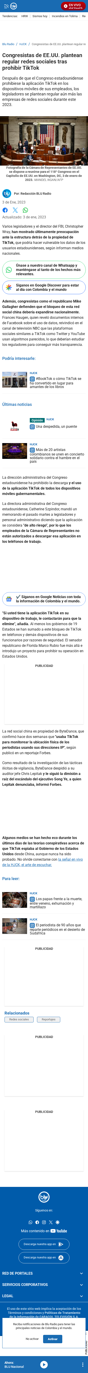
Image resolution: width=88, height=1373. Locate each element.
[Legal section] (81, 1296)
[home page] (44, 1197)
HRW (24, 16)
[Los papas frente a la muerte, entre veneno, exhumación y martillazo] (14, 900)
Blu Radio (8, 44)
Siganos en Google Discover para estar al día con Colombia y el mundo (47, 287)
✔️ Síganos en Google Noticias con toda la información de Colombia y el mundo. (48, 599)
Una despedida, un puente (56, 426)
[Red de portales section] (81, 1273)
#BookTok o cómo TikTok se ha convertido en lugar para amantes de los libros (55, 383)
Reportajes (49, 1019)
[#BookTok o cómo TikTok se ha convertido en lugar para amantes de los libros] (14, 380)
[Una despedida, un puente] (14, 426)
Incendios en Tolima (65, 16)
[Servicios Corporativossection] (81, 1285)
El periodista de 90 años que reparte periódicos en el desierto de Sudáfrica (57, 929)
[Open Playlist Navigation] (82, 1364)
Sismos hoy (39, 16)
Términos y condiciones (25, 1313)
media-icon (44, 1364)
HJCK (23, 44)
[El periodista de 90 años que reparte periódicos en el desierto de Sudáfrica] (14, 926)
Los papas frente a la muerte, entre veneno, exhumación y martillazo (56, 903)
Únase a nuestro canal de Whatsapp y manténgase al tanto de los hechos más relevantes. (48, 269)
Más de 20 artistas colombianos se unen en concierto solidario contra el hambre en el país (57, 456)
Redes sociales (19, 1019)
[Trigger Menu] (6, 6)
